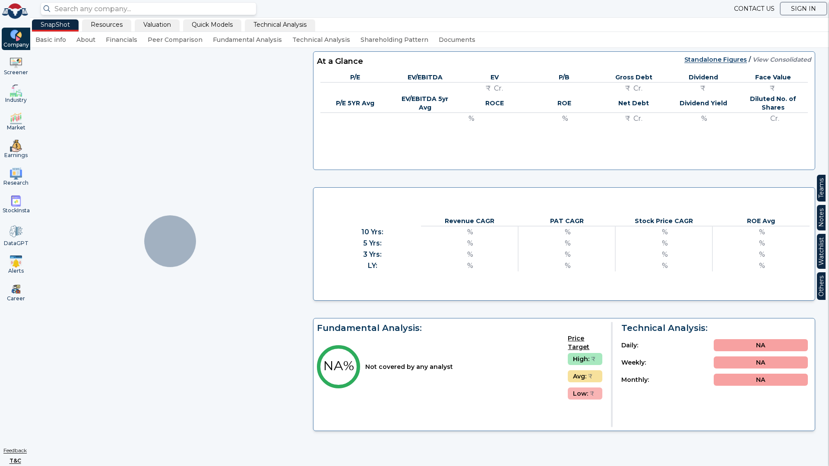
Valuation (157, 24)
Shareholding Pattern (394, 40)
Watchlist (821, 251)
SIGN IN (803, 9)
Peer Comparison (175, 40)
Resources (107, 24)
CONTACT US (754, 9)
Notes (821, 217)
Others (821, 286)
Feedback (15, 450)
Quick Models (212, 24)
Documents (457, 40)
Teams (821, 188)
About (85, 40)
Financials (121, 40)
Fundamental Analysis (247, 40)
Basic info (50, 40)
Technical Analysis (280, 24)
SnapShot (55, 24)
